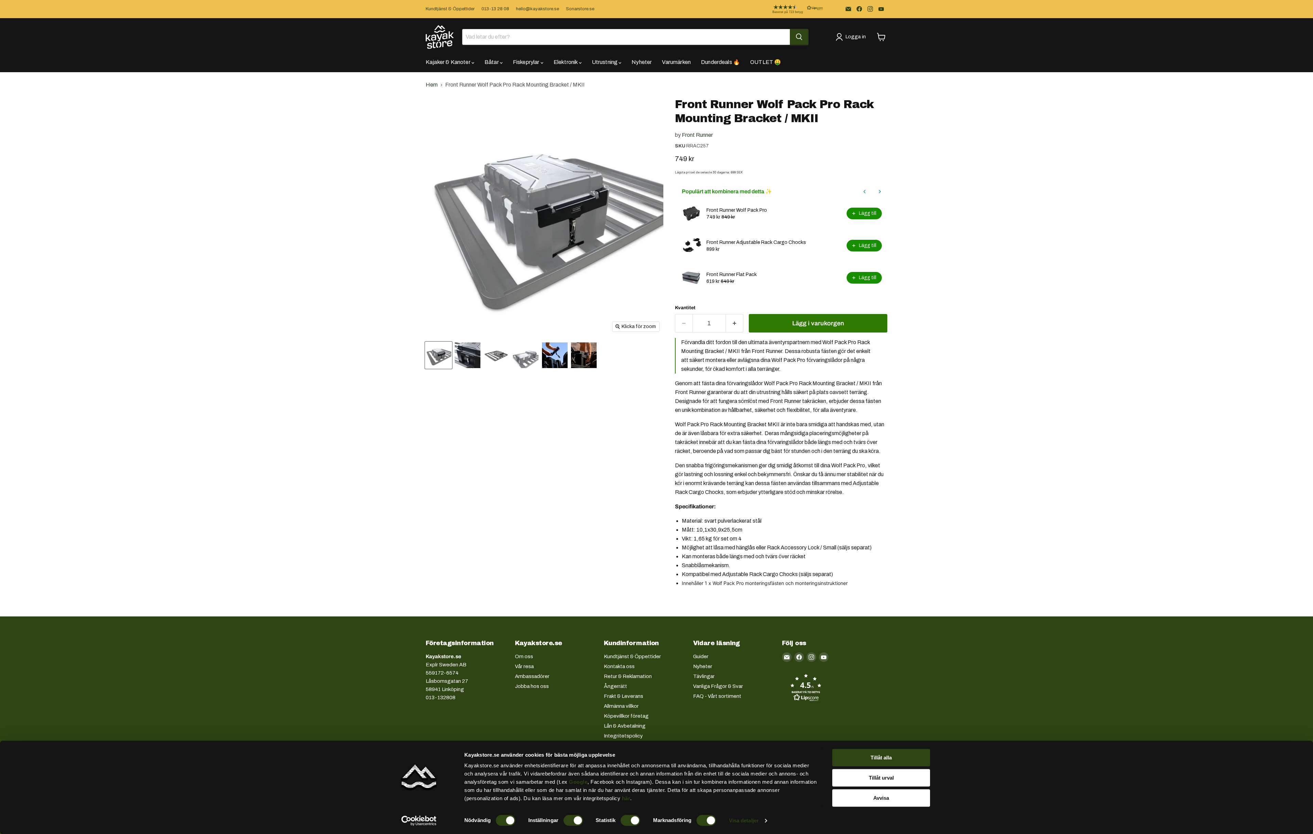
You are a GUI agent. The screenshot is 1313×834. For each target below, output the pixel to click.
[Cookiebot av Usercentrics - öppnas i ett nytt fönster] (419, 821)
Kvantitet (685, 307)
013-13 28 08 (495, 8)
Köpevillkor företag (626, 716)
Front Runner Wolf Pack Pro (736, 210)
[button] (792, 9)
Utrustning (605, 62)
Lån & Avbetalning (625, 726)
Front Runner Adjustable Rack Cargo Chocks (756, 242)
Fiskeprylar (527, 62)
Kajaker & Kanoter (449, 62)
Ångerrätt (615, 686)
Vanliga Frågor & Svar (718, 686)
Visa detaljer (744, 820)
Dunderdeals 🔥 (720, 62)
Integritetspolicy (623, 736)
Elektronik (566, 62)
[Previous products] (864, 191)
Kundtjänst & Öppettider (450, 8)
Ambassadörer (532, 676)
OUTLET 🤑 (765, 62)
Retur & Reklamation (628, 676)
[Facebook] (859, 9)
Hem (432, 85)
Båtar (492, 62)
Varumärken (676, 62)
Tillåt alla (881, 757)
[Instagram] (870, 9)
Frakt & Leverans (623, 696)
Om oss (524, 656)
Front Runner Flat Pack (731, 274)
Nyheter (642, 62)
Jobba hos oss (532, 686)
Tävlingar (704, 676)
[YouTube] (881, 9)
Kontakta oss (619, 666)
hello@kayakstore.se (537, 8)
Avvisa (881, 798)
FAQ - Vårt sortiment (717, 696)
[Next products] (879, 191)
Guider (700, 656)
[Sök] (799, 37)
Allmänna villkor (621, 706)
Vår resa (524, 666)
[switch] (573, 820)
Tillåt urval (881, 778)
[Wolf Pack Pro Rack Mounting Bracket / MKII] (438, 355)
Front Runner (697, 135)
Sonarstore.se (580, 8)
